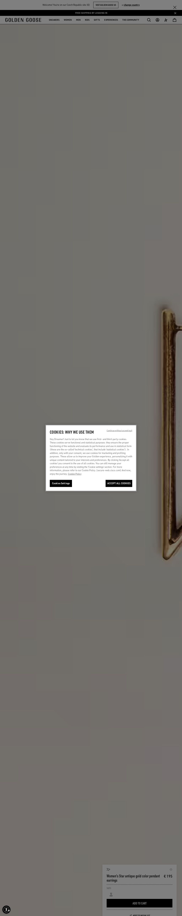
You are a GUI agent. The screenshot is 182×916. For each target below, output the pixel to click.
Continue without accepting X (119, 430)
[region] (91, 458)
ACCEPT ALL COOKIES (118, 483)
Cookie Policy (74, 473)
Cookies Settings (61, 483)
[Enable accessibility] (6, 909)
